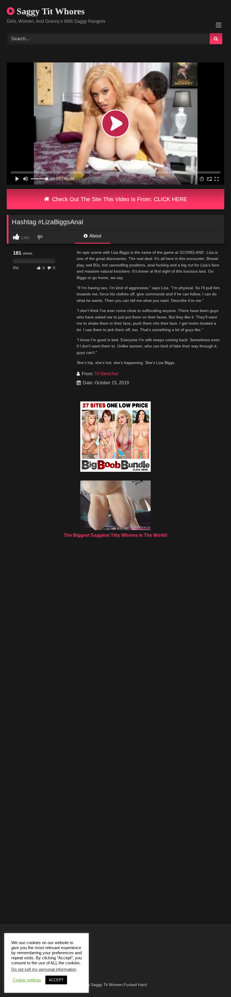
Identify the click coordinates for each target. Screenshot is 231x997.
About (94, 235)
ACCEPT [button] (56, 980)
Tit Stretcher (106, 373)
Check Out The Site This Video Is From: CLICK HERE (118, 199)
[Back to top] (213, 980)
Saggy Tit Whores (49, 11)
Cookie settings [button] (27, 980)
